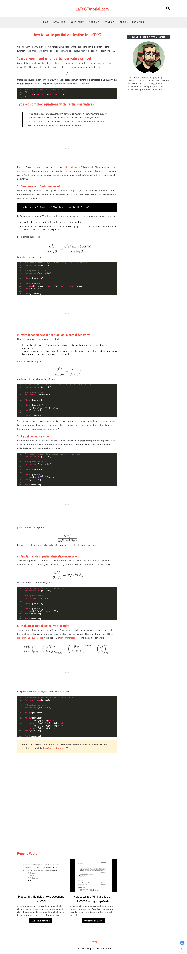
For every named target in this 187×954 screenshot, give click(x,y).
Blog (45, 22)
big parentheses (67, 638)
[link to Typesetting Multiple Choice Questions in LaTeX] (40, 875)
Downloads (138, 22)
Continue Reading (41, 920)
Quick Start (77, 22)
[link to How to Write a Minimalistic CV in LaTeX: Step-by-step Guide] (93, 875)
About (123, 22)
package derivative (72, 167)
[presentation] (113, 51)
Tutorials (94, 22)
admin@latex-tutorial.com (53, 748)
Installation (59, 22)
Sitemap (94, 942)
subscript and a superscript (30, 638)
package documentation (45, 429)
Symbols (109, 22)
